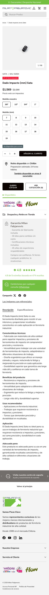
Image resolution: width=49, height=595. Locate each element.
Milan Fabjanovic (14, 582)
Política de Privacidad (26, 586)
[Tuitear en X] (14, 295)
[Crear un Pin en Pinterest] (24, 295)
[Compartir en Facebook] (19, 295)
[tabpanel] (24, 388)
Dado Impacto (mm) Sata (17, 23)
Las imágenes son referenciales (17, 301)
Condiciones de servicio (11, 589)
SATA (5, 74)
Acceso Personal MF (10, 586)
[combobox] (24, 14)
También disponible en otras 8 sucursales (27, 174)
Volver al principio (24, 486)
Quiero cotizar (13, 186)
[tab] (8, 310)
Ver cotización (36, 186)
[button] (39, 8)
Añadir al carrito (32, 153)
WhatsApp (24, 287)
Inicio (4, 23)
